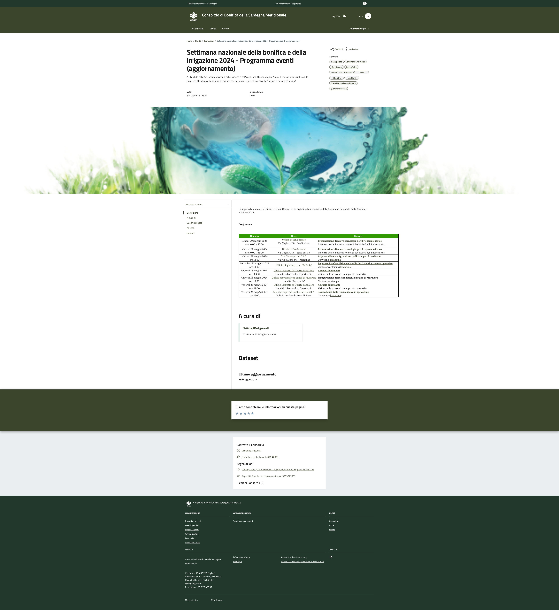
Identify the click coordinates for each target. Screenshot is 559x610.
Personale (189, 538)
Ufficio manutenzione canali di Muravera (294, 277)
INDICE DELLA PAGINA (194, 204)
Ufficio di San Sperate (294, 239)
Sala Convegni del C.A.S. (294, 256)
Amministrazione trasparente (288, 3)
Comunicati (334, 521)
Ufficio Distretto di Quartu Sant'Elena (294, 270)
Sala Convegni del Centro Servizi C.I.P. (293, 291)
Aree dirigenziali (192, 525)
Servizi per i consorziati (243, 521)
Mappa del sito (191, 600)
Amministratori (191, 533)
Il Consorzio (197, 28)
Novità (212, 28)
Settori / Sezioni (192, 529)
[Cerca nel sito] (368, 16)
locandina (335, 259)
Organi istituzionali (193, 521)
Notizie (332, 529)
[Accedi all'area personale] (365, 3)
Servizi (225, 28)
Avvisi (331, 525)
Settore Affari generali (256, 328)
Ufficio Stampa (216, 600)
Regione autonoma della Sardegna (202, 3)
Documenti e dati (192, 542)
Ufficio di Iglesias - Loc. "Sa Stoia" (294, 265)
